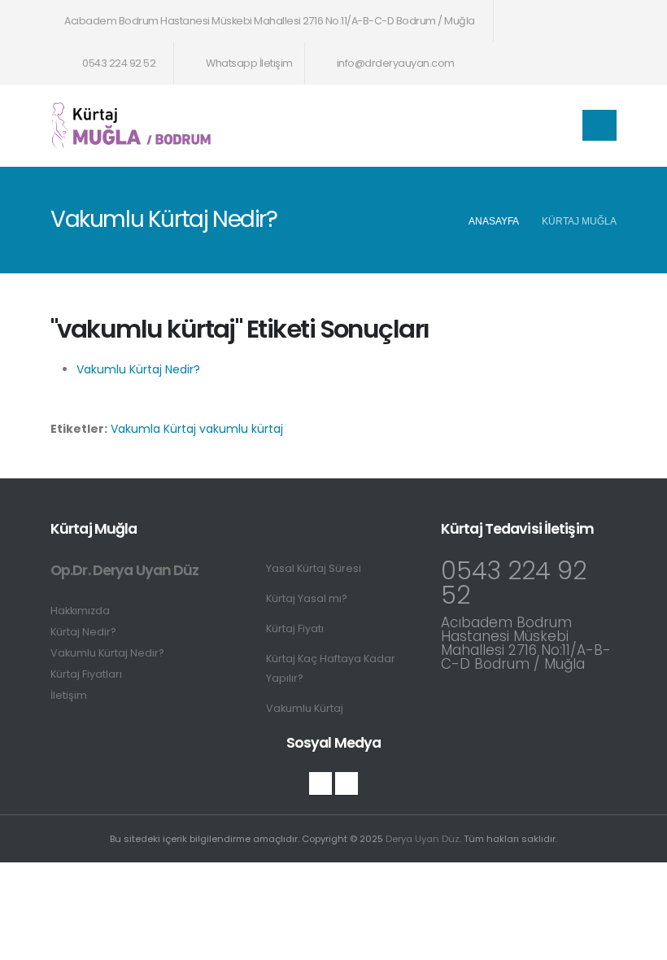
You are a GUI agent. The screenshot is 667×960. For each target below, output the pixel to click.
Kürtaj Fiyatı (295, 628)
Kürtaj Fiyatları (86, 674)
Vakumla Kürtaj (153, 429)
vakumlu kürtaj (241, 429)
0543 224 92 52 (118, 63)
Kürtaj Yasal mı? (306, 598)
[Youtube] (346, 783)
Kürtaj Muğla (579, 221)
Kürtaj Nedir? (83, 632)
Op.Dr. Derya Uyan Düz (124, 570)
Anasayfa (494, 221)
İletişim (68, 695)
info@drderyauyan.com (396, 63)
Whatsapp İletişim (248, 63)
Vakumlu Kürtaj (304, 708)
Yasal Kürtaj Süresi (313, 568)
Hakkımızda (80, 610)
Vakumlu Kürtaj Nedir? (138, 369)
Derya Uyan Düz (423, 838)
